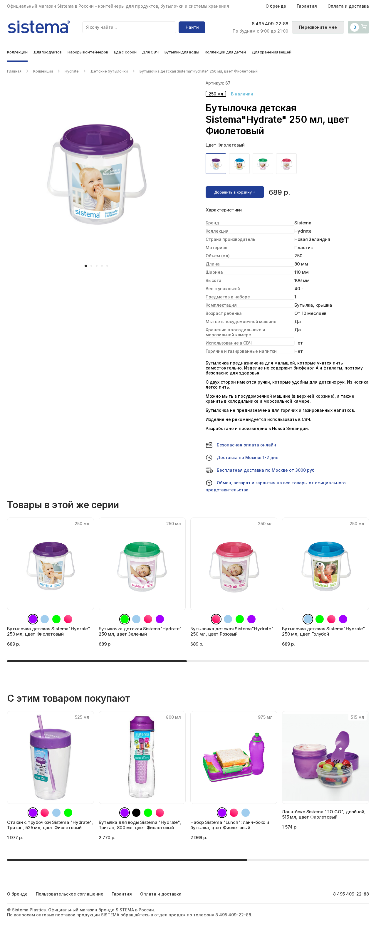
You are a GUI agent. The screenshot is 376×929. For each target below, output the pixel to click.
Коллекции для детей (225, 52)
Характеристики (224, 210)
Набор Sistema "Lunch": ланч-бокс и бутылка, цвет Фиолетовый (229, 824)
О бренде (276, 6)
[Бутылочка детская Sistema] (217, 163)
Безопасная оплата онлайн (246, 444)
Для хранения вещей (271, 52)
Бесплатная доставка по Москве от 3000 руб (266, 470)
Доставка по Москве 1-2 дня (247, 457)
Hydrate (72, 71)
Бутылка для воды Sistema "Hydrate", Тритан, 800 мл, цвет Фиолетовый (140, 824)
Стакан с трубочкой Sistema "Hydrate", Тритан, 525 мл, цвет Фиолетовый (50, 824)
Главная (14, 71)
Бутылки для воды (181, 52)
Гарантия (307, 6)
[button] (86, 265)
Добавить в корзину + (234, 192)
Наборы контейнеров (88, 52)
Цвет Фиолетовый (225, 144)
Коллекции (17, 52)
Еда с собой (125, 52)
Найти (192, 27)
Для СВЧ (150, 52)
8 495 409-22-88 (270, 23)
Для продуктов (47, 52)
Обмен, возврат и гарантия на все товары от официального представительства (276, 486)
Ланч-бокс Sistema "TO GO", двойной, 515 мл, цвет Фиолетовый (324, 814)
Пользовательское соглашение (69, 893)
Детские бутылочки (109, 71)
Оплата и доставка (348, 6)
